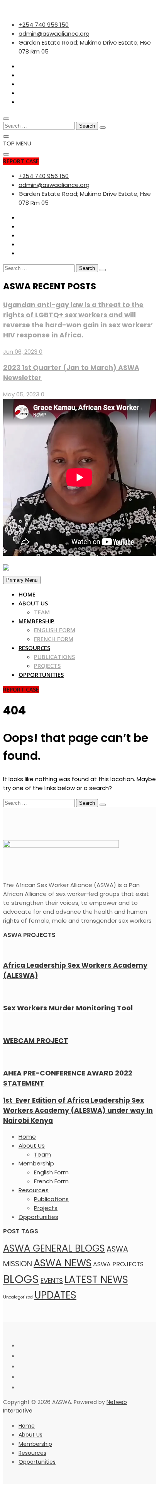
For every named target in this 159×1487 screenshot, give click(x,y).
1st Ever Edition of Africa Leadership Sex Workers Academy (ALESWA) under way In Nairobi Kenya (78, 1110)
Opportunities (41, 674)
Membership (36, 621)
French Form (53, 639)
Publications (54, 657)
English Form (54, 630)
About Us (33, 603)
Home (27, 594)
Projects (47, 665)
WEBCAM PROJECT (35, 1040)
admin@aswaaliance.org (54, 33)
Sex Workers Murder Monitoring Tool (68, 1008)
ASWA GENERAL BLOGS (54, 1248)
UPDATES (55, 1295)
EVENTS (52, 1280)
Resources (34, 648)
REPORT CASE (21, 161)
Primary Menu (21, 580)
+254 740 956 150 (44, 25)
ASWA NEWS (62, 1263)
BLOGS (21, 1279)
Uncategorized (18, 1297)
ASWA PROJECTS (118, 1264)
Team (42, 612)
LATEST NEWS (96, 1279)
